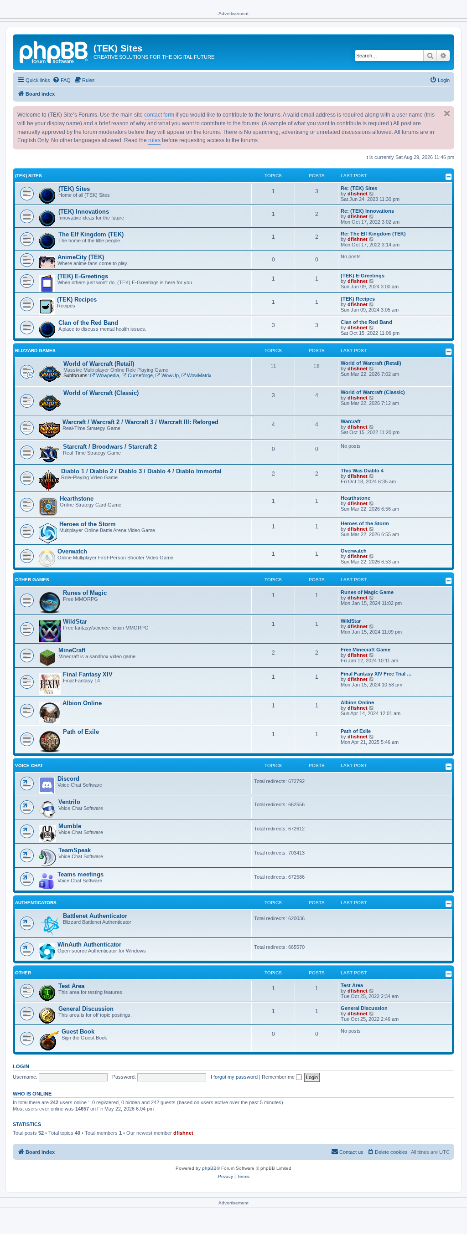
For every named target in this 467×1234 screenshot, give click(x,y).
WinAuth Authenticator (89, 944)
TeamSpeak (74, 850)
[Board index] (54, 51)
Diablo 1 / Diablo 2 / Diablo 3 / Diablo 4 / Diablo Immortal (141, 471)
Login (21, 1066)
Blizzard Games (35, 350)
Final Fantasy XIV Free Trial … (376, 673)
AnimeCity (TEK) (80, 257)
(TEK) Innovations (83, 211)
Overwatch (72, 551)
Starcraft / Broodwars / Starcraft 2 (110, 446)
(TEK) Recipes (77, 299)
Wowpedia (107, 375)
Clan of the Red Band (88, 322)
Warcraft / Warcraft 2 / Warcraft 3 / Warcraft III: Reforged (140, 422)
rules (154, 140)
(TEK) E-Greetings (82, 276)
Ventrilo (69, 802)
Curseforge (140, 375)
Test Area (71, 986)
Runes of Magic (85, 592)
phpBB (209, 1168)
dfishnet (358, 193)
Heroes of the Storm (87, 524)
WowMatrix (199, 375)
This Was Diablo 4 (362, 470)
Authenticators (36, 902)
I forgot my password (234, 1077)
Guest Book (78, 1031)
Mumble (69, 826)
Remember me (279, 1077)
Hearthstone (76, 498)
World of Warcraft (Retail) (98, 363)
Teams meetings (80, 874)
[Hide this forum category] (449, 176)
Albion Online (82, 703)
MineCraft (71, 650)
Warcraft (351, 421)
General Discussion (86, 1008)
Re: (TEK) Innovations (367, 211)
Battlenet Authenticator (95, 915)
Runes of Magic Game (367, 592)
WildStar (75, 621)
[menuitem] (61, 80)
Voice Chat (29, 765)
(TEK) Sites (74, 188)
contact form (159, 115)
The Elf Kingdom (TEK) (91, 234)
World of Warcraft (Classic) (101, 392)
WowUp (170, 375)
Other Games (32, 579)
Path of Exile (81, 731)
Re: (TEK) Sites (359, 188)
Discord (68, 778)
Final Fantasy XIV (88, 674)
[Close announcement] (447, 113)
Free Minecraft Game (365, 649)
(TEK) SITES (28, 175)
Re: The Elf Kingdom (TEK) (373, 233)
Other (23, 972)
